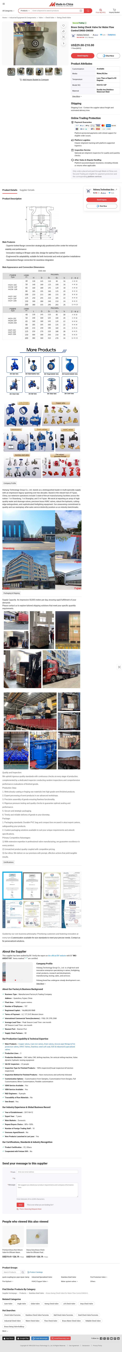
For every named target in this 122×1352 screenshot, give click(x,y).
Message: (11, 1185)
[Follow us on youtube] (111, 1338)
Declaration (86, 1345)
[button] (3, 3)
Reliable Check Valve (93, 1321)
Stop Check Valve (86, 1303)
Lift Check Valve (69, 1303)
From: (13, 1172)
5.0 (96, 193)
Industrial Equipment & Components (22, 17)
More (4, 1331)
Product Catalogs (36, 1272)
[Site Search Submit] (88, 10)
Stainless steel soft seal (40, 1046)
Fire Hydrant (7, 1281)
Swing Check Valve (64, 17)
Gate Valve (8, 1303)
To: (14, 1178)
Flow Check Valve (50, 1321)
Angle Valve (21, 1303)
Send (20, 1205)
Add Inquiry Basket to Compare (36, 79)
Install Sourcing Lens (61, 1338)
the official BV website (57, 955)
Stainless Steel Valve (68, 1277)
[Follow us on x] (104, 1338)
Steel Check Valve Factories (88, 1315)
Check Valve (49, 17)
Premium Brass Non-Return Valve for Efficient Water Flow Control (12, 1252)
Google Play (23, 1338)
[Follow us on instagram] (108, 1338)
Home (4, 17)
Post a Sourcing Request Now (29, 1209)
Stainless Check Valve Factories (37, 1315)
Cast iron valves (36, 1044)
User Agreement (74, 1345)
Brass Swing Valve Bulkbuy (14, 1326)
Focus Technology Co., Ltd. (44, 1345)
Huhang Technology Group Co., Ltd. (83, 35)
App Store (8, 1338)
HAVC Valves (25, 1046)
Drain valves (49, 1044)
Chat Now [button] (110, 56)
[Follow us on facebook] (101, 1338)
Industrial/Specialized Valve (42, 1277)
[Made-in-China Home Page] (61, 4)
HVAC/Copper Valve (39, 1281)
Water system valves (68, 1281)
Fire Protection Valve (98, 1277)
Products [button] (24, 10)
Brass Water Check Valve (71, 1321)
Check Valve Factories (12, 1315)
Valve (41, 17)
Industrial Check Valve (12, 1321)
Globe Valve (35, 1303)
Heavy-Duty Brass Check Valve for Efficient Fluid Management (35, 1252)
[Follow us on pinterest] (115, 1338)
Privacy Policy (97, 1345)
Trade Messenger (40, 1338)
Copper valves (24, 1044)
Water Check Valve (32, 1321)
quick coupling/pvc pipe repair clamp (15, 1277)
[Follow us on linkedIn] (118, 1338)
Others (92, 1281)
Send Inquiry (82, 56)
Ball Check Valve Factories (63, 1315)
